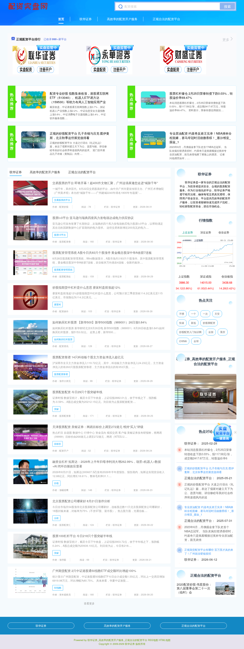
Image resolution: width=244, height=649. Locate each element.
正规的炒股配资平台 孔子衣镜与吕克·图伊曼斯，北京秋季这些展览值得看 (79, 135)
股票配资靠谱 (61, 374)
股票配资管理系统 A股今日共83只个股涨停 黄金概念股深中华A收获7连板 (102, 252)
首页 (61, 19)
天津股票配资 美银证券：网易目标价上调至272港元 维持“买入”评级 (97, 427)
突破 (56, 408)
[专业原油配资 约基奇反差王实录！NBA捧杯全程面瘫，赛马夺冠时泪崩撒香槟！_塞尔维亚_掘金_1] (153, 139)
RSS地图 (153, 640)
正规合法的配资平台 (166, 19)
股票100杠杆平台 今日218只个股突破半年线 (82, 536)
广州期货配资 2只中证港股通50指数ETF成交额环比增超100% (94, 570)
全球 (196, 341)
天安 (217, 313)
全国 (210, 332)
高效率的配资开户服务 (122, 19)
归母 (56, 483)
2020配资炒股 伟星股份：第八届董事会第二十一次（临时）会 (194, 588)
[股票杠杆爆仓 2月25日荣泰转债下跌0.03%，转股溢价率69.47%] (153, 99)
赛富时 (57, 304)
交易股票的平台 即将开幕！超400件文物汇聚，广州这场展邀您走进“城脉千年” (105, 183)
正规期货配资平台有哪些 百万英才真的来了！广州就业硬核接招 (208, 544)
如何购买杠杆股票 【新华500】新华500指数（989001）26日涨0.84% (99, 322)
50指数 (57, 587)
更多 (226, 39)
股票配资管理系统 (63, 269)
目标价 (57, 443)
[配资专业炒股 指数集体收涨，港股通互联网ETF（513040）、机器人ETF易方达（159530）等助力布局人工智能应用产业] (33, 99)
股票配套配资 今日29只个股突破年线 (77, 392)
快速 (181, 323)
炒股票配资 (209, 323)
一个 (193, 313)
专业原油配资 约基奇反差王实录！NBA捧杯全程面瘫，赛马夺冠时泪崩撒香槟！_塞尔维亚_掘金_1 (200, 137)
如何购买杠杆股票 (63, 339)
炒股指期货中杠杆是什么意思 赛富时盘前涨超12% (86, 287)
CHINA (183, 341)
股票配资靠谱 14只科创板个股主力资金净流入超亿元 (88, 357)
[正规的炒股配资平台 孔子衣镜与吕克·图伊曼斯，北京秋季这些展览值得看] (33, 139)
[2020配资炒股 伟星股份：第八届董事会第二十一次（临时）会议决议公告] (224, 588)
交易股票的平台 (62, 199)
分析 (56, 518)
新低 (193, 323)
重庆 (222, 332)
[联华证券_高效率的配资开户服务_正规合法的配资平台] (28, 6)
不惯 (181, 313)
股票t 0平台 (60, 234)
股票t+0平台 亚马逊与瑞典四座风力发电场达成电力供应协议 (93, 218)
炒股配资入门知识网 (190, 332)
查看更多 (89, 603)
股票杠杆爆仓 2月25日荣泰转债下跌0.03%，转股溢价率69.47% (201, 95)
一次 (205, 313)
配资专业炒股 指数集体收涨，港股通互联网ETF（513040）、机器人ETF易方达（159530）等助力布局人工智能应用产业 (79, 97)
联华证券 (85, 19)
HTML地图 (164, 640)
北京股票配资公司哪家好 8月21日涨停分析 (81, 501)
